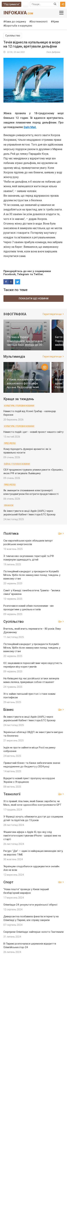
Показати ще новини (33, 298)
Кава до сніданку (15, 21)
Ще (60, 533)
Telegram (23, 274)
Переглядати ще (52, 314)
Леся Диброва (53, 52)
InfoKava (18, 13)
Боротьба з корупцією (18, 25)
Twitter (38, 274)
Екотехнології (39, 21)
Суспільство (12, 35)
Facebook (9, 274)
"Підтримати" (11, 4)
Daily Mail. (30, 127)
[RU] (25, 4)
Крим (56, 21)
